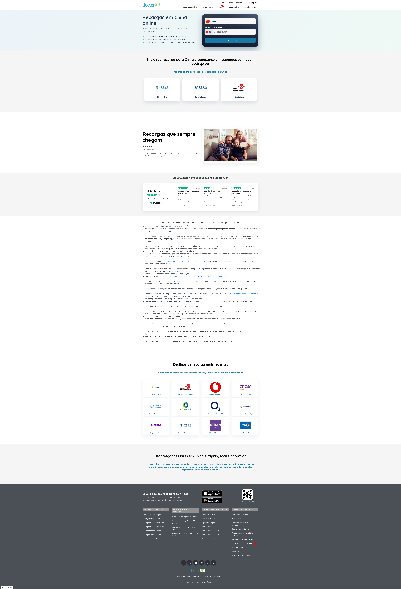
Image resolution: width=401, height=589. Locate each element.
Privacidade (189, 582)
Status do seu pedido (236, 3)
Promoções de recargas (152, 515)
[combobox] (209, 32)
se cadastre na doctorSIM (198, 261)
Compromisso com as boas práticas (242, 524)
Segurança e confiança (240, 529)
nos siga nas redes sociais (176, 261)
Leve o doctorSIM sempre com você (165, 493)
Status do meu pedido (240, 515)
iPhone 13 (207, 527)
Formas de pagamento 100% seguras (242, 534)
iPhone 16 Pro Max (211, 535)
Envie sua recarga (230, 40)
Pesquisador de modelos (211, 515)
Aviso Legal (200, 582)
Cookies (210, 582)
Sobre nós (235, 551)
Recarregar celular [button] (190, 7)
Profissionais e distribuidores (242, 539)
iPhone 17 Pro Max (211, 531)
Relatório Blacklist (208, 519)
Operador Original (208, 523)
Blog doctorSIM (237, 547)
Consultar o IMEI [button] (250, 7)
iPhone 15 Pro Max (211, 539)
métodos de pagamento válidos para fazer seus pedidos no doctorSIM (198, 276)
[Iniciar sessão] (249, 3)
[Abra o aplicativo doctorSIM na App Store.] (212, 493)
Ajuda (222, 3)
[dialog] (7, 587)
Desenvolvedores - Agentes (244, 543)
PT (255, 3)
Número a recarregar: (214, 27)
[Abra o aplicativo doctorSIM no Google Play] (212, 500)
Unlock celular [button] (234, 7)
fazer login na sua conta (186, 271)
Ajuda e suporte (238, 519)
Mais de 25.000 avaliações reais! (243, 555)
